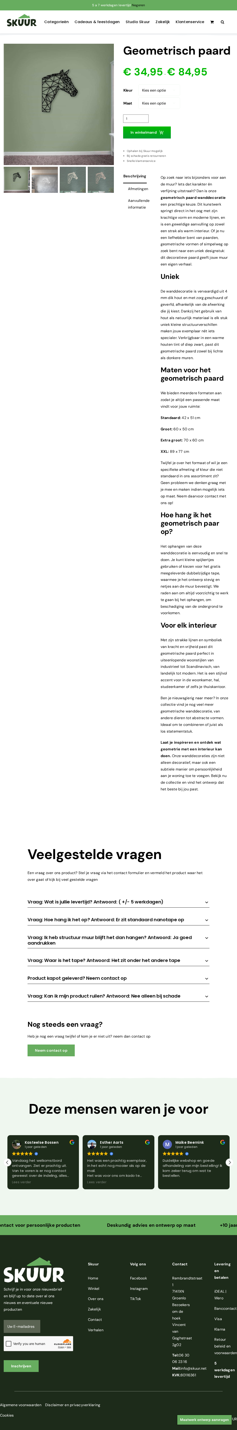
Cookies (7, 1415)
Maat (127, 103)
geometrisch (173, 197)
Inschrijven (21, 1366)
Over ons (95, 1298)
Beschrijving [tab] (135, 176)
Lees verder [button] (20, 1182)
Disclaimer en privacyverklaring (72, 1404)
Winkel (93, 1288)
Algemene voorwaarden (20, 1404)
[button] (222, 22)
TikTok (135, 1298)
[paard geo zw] (59, 104)
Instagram (139, 1288)
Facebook (138, 1278)
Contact (95, 1319)
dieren (179, 717)
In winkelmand (144, 132)
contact (211, 496)
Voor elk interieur (189, 625)
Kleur (128, 90)
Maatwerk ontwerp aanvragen (204, 1420)
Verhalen (95, 1330)
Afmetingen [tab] (138, 188)
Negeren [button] (138, 5)
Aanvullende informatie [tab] (139, 204)
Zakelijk (94, 1309)
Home (93, 1278)
